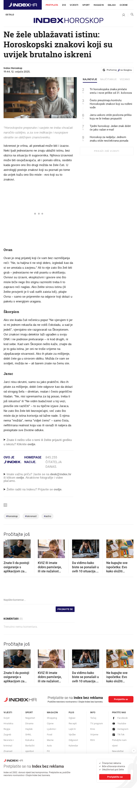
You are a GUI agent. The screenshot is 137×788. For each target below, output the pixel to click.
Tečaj (93, 718)
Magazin (52, 712)
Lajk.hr (72, 729)
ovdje (20, 477)
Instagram (122, 729)
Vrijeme (94, 734)
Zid (64, 5)
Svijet (6, 718)
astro (47, 516)
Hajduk (29, 729)
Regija (7, 729)
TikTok (121, 734)
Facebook (122, 718)
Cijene (124, 5)
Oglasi (112, 5)
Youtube (121, 723)
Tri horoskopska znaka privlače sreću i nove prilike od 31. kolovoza (111, 91)
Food (49, 734)
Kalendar (73, 745)
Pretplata (52, 5)
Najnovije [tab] (90, 79)
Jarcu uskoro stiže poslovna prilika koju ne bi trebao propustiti (110, 116)
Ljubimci (51, 729)
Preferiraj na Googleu (119, 70)
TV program (96, 723)
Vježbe (72, 734)
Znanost (8, 751)
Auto (49, 745)
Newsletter (118, 751)
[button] (8, 547)
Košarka (29, 740)
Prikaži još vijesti (106, 151)
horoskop (12, 516)
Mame (50, 740)
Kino (92, 729)
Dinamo (29, 723)
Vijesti (74, 5)
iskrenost (31, 516)
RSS (92, 740)
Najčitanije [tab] (108, 79)
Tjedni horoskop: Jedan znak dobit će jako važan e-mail (110, 127)
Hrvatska (8, 723)
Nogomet (30, 718)
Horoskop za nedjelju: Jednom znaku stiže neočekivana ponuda (109, 138)
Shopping (52, 718)
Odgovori (73, 740)
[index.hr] (23, 5)
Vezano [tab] (125, 79)
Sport (86, 5)
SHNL (28, 734)
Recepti (73, 723)
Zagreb (7, 734)
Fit (48, 751)
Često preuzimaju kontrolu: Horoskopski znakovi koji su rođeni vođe (111, 104)
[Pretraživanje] (130, 15)
